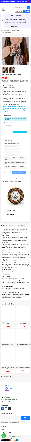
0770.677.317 (7, 397)
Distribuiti (12, 178)
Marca (4, 85)
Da (26, 418)
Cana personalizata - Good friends (23, 367)
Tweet (19, 178)
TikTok (9, 408)
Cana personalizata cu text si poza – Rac (23, 345)
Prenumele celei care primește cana (11, 122)
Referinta (5, 87)
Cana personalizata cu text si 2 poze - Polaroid (23, 323)
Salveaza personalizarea (20, 132)
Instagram (6, 408)
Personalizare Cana (8, 138)
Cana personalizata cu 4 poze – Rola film (8, 345)
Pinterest (25, 178)
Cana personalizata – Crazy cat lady (8, 368)
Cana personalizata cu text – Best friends (8, 323)
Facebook (2, 408)
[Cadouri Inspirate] (3, 9)
